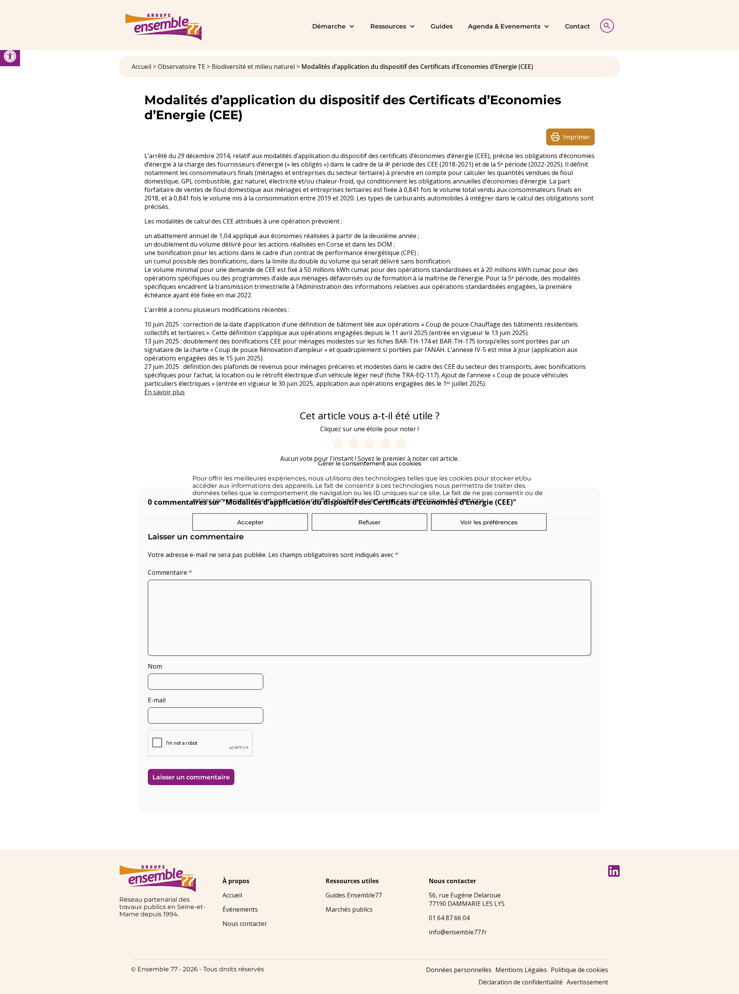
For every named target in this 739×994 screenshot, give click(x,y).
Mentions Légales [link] (521, 970)
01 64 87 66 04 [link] (449, 918)
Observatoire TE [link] (181, 66)
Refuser (369, 521)
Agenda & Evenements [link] (504, 26)
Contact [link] (577, 26)
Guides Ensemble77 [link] (354, 895)
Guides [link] (442, 26)
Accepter (250, 521)
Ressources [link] (388, 26)
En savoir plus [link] (164, 392)
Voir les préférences (489, 521)
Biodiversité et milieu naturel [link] (253, 66)
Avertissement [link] (587, 982)
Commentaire (170, 572)
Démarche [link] (329, 26)
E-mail (157, 700)
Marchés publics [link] (349, 909)
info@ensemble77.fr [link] (458, 932)
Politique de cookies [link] (579, 970)
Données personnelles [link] (459, 970)
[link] (10, 56)
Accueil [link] (141, 66)
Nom (155, 666)
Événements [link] (240, 909)
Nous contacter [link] (244, 923)
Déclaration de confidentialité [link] (520, 982)
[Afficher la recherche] (605, 25)
